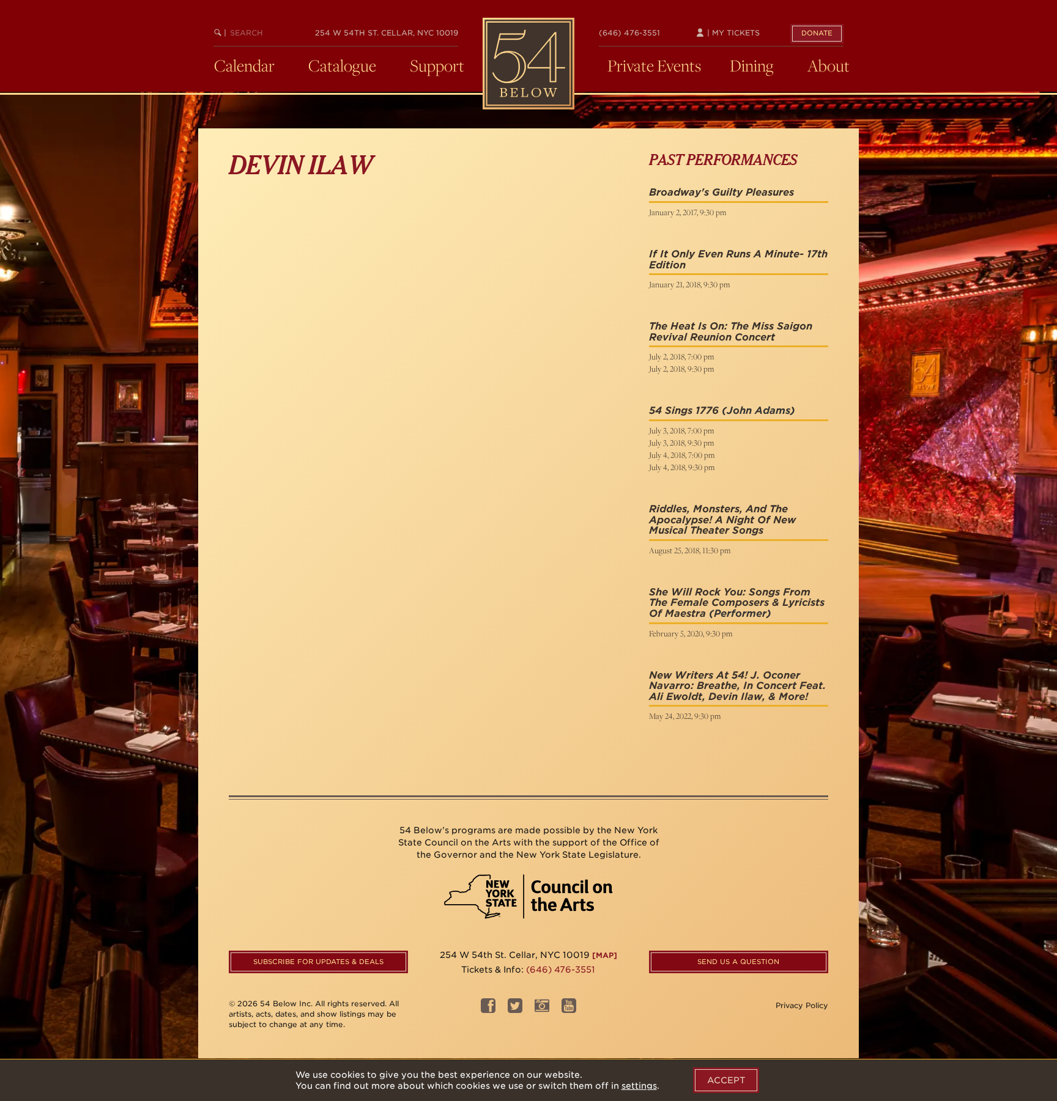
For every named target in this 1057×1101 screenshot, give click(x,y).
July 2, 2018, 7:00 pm (681, 356)
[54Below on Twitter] (515, 1009)
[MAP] (604, 955)
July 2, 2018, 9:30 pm (681, 368)
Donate (817, 33)
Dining (752, 65)
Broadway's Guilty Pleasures (721, 192)
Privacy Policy (802, 1005)
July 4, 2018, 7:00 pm (681, 454)
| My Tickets (732, 32)
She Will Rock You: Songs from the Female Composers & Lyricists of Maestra (737, 602)
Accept (726, 1080)
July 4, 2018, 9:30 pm (681, 467)
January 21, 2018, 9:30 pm (689, 284)
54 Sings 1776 (684, 410)
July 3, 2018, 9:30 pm (681, 442)
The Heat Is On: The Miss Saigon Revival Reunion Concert (730, 331)
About (828, 65)
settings (639, 1086)
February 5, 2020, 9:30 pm (690, 633)
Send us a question (738, 961)
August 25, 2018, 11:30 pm (689, 550)
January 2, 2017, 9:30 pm (687, 212)
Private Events (654, 65)
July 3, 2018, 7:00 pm (681, 430)
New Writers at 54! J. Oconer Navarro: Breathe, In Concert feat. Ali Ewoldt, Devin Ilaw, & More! (737, 685)
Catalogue (342, 65)
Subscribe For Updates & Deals (318, 961)
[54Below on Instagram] (542, 1009)
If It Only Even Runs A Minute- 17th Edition (738, 259)
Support (437, 65)
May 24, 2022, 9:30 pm (685, 715)
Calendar (244, 65)
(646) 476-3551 (629, 32)
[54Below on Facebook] (488, 1009)
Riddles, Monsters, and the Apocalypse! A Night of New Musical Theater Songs (722, 519)
